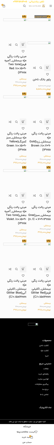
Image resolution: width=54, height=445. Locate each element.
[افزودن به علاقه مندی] (47, 74)
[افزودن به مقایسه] (34, 68)
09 (14, 1)
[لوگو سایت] (37, 5)
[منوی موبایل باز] (50, 6)
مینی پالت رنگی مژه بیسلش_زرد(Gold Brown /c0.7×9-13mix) (40, 142)
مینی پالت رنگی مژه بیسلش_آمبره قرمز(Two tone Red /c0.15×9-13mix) (15, 64)
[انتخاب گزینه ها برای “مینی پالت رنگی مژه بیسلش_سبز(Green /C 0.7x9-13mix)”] (47, 195)
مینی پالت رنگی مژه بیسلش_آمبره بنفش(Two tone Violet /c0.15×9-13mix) (15, 215)
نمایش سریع (41, 68)
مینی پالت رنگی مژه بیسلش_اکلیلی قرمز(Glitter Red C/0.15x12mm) (41, 289)
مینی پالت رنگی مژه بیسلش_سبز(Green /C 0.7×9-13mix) (39, 213)
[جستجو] (24, 6)
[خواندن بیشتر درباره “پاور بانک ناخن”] (47, 68)
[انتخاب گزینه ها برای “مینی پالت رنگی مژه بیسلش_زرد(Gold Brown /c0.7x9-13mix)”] (47, 122)
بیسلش (22, 78)
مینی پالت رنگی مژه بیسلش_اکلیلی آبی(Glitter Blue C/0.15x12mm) (16, 289)
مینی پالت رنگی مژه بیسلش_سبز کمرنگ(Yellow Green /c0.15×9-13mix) (16, 142)
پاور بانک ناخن (42, 79)
